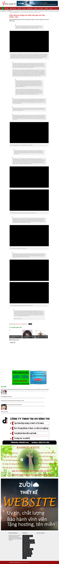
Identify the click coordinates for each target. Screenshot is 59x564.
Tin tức (24, 8)
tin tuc (29, 555)
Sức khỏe (41, 8)
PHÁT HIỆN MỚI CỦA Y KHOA (6, 396)
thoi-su (30, 553)
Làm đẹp (36, 8)
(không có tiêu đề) (4, 411)
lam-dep (24, 542)
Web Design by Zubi (25, 562)
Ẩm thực (46, 8)
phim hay (30, 549)
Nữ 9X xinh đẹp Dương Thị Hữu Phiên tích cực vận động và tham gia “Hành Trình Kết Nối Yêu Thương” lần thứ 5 (28, 389)
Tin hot (24, 555)
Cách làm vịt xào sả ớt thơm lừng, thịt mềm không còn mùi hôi (12, 400)
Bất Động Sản (29, 8)
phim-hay (25, 551)
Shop (51, 8)
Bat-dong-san (25, 538)
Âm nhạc (6, 8)
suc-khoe (25, 553)
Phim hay (19, 8)
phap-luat (25, 549)
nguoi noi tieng (31, 542)
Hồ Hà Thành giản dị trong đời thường (14, 404)
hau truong (25, 540)
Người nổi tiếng (13, 8)
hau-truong (31, 540)
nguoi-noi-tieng (26, 544)
